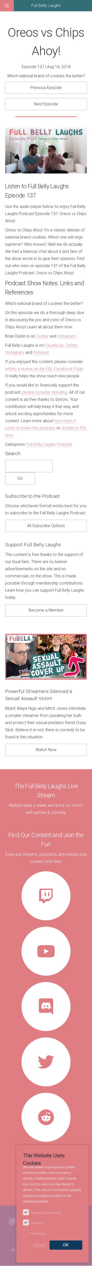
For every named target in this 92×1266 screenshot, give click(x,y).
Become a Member (46, 610)
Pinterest (41, 352)
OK (66, 1245)
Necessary (46, 1213)
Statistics (37, 1223)
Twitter (42, 336)
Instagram (66, 336)
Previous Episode (46, 87)
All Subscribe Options (46, 525)
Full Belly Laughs (46, 5)
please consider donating (44, 392)
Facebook (54, 345)
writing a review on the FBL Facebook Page (44, 368)
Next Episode (46, 104)
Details (39, 1245)
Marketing (38, 1233)
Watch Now (46, 749)
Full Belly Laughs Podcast (49, 444)
